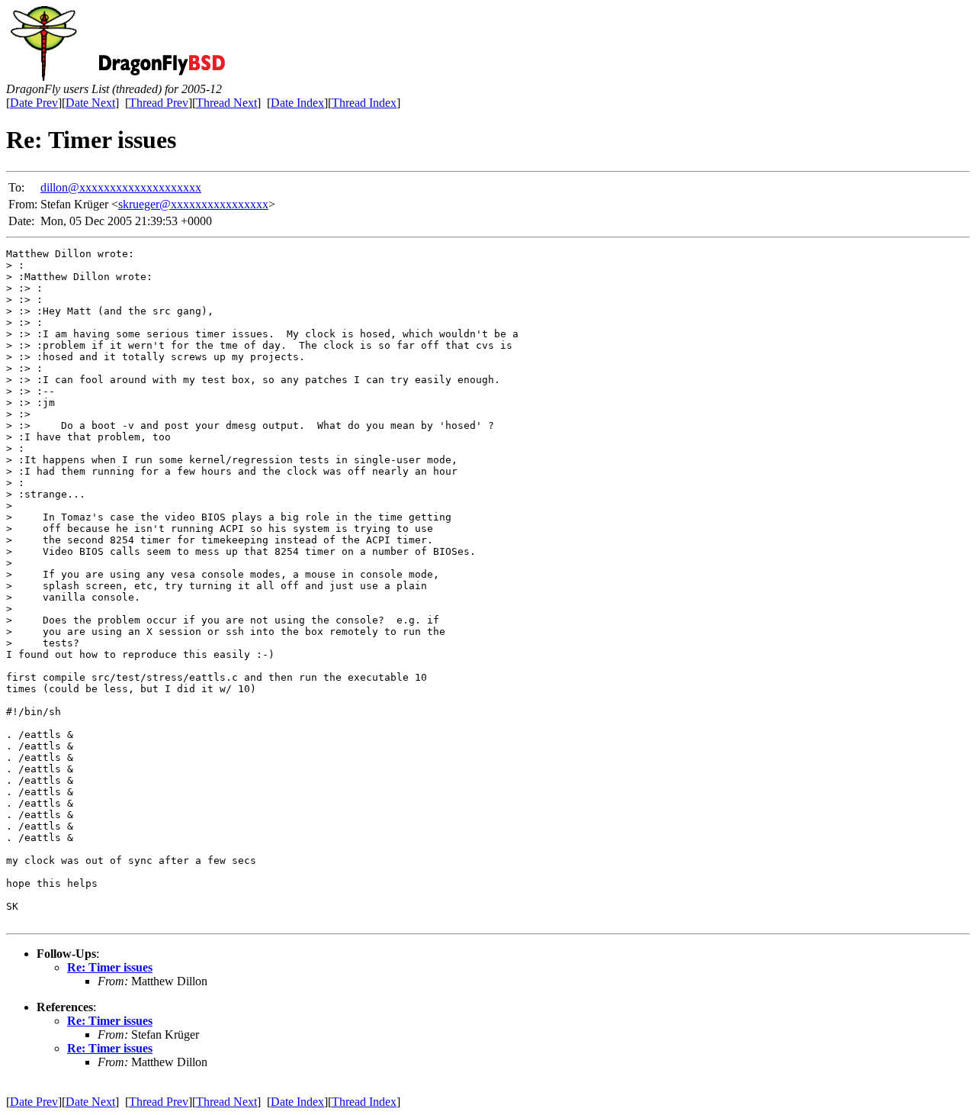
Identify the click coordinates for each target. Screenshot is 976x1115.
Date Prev (34, 102)
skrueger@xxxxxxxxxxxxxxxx (193, 204)
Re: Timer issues (109, 967)
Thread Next (226, 102)
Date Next (90, 102)
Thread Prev (158, 102)
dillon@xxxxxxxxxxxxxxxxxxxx (120, 187)
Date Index (297, 102)
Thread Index (364, 102)
